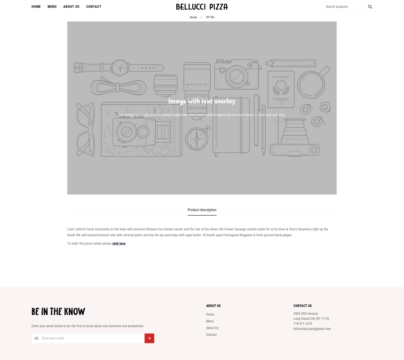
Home (36, 7)
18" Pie (210, 17)
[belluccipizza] (201, 6)
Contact (93, 7)
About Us (71, 7)
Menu (52, 7)
